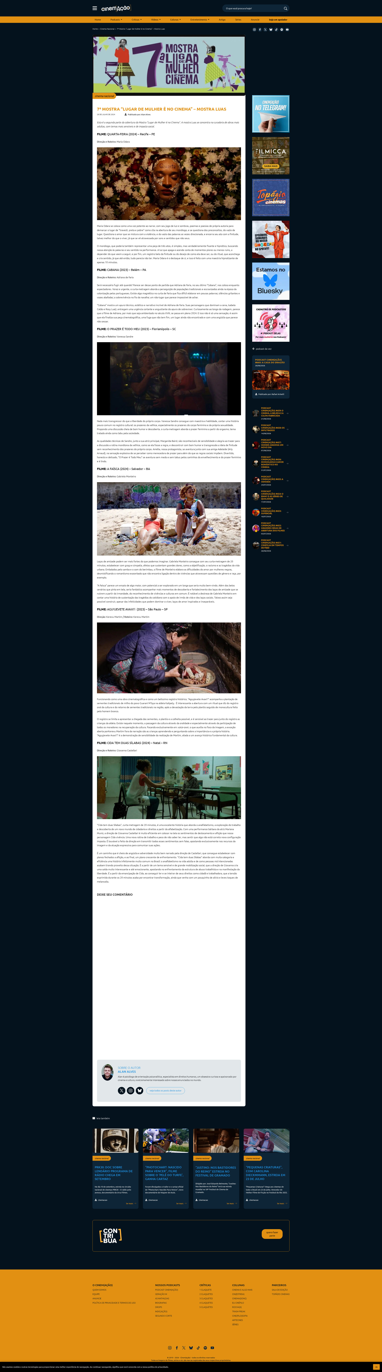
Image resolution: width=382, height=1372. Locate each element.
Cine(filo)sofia (240, 1315)
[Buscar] (285, 8)
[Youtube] (287, 29)
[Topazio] (270, 197)
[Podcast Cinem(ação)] (270, 239)
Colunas (174, 19)
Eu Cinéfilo (238, 1302)
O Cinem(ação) (103, 1285)
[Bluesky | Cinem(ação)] (270, 280)
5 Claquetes (206, 1307)
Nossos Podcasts (167, 1285)
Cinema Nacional (107, 28)
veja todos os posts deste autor (165, 1090)
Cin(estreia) (238, 1294)
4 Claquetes (206, 1302)
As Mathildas (162, 1298)
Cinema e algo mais (242, 1289)
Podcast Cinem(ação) (166, 1289)
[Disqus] (169, 935)
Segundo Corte (163, 1315)
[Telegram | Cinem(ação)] (270, 113)
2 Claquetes (206, 1294)
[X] (265, 29)
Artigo (222, 19)
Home (98, 19)
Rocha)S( (237, 1307)
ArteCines (237, 1320)
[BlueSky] (271, 29)
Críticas (135, 19)
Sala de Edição (280, 1289)
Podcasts (115, 19)
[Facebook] (260, 29)
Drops (158, 1307)
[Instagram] (254, 29)
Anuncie (255, 19)
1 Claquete (206, 1289)
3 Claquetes (206, 1298)
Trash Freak (238, 1311)
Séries (238, 19)
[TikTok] (276, 29)
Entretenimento (199, 19)
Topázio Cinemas (280, 1294)
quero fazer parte (272, 1234)
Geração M (161, 1294)
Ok (376, 1367)
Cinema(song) (239, 1298)
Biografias (161, 1302)
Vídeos (154, 19)
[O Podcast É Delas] (270, 322)
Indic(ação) (161, 1311)
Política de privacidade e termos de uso (114, 1302)
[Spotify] (281, 29)
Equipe (96, 1294)
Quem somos (99, 1289)
